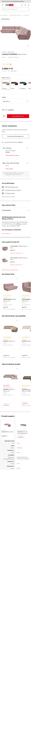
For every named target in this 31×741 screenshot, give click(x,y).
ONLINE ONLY (6, 64)
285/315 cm (6, 101)
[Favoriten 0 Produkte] (25, 5)
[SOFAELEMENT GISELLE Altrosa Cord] (5, 248)
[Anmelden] (22, 5)
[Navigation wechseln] (2, 5)
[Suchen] (4, 9)
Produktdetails (6, 210)
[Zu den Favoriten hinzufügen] (4, 116)
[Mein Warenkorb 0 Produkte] (28, 5)
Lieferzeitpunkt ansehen (12, 155)
